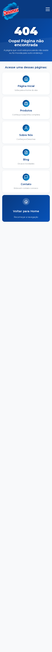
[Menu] (48, 9)
